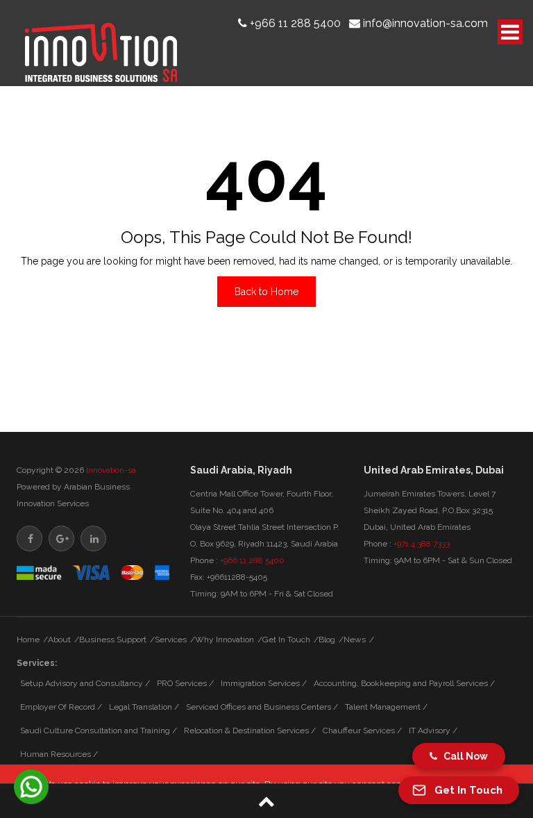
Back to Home (266, 291)
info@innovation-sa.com (425, 23)
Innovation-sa (111, 470)
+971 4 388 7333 (422, 544)
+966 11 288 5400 (295, 23)
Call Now (462, 756)
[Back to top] (266, 801)
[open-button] (510, 31)
